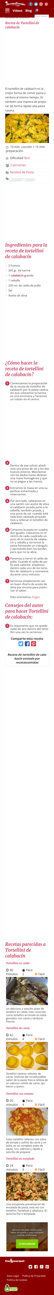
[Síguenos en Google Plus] (41, 1266)
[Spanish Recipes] (37, 11)
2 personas (18, 165)
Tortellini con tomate (19, 1093)
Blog (28, 11)
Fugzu (36, 597)
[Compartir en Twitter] (20, 645)
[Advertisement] (27, 56)
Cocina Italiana (16, 180)
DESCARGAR (28, 1243)
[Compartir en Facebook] (26, 645)
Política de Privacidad (34, 1275)
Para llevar (30, 180)
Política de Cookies (17, 1280)
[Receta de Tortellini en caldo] (27, 1004)
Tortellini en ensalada (20, 1158)
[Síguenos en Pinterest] (46, 4)
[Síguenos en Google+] (41, 4)
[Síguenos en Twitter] (36, 4)
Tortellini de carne (18, 1028)
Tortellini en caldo (18, 963)
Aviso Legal (13, 1275)
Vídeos (17, 11)
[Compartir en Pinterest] (33, 645)
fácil (27, 158)
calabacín (17, 275)
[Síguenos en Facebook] (31, 4)
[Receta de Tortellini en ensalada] (27, 1199)
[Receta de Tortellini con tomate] (27, 1134)
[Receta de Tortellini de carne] (27, 1069)
